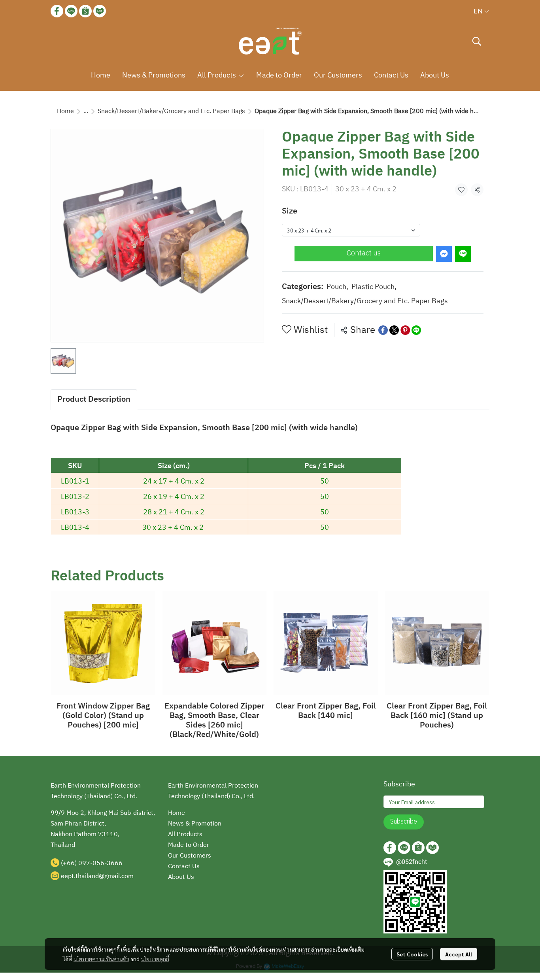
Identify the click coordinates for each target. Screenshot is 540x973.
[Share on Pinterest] (405, 330)
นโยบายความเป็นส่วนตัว (101, 958)
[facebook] (57, 11)
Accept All (458, 954)
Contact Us (184, 866)
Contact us (364, 253)
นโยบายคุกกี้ (155, 958)
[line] (71, 11)
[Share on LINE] (416, 330)
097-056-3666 (100, 863)
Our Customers (189, 855)
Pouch (337, 287)
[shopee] (85, 11)
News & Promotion (194, 823)
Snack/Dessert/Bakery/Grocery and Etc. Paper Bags (171, 111)
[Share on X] (394, 330)
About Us (181, 877)
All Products (185, 834)
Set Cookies (412, 954)
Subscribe (403, 821)
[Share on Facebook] (383, 330)
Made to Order (188, 845)
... (85, 111)
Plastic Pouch (374, 287)
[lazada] (99, 11)
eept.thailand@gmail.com (97, 876)
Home (65, 111)
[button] (481, 11)
